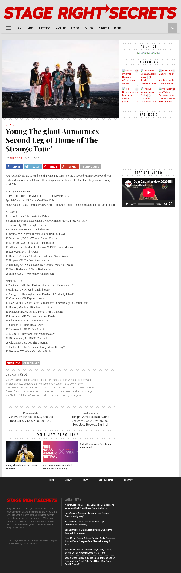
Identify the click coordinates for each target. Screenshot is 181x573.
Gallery (89, 28)
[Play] (127, 204)
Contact (128, 480)
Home (19, 28)
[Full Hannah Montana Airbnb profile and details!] (149, 77)
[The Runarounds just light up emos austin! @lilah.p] (130, 95)
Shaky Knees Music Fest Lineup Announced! (96, 446)
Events (118, 28)
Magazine (61, 28)
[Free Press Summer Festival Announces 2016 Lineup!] (60, 461)
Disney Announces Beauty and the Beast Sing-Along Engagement (30, 418)
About (68, 480)
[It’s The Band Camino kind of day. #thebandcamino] (167, 77)
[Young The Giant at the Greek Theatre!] (23, 461)
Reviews (75, 28)
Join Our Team (106, 480)
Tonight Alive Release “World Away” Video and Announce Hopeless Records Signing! (90, 420)
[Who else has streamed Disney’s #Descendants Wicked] (130, 77)
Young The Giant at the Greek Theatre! (21, 467)
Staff (85, 480)
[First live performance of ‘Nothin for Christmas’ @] (149, 95)
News (30, 28)
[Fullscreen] (171, 204)
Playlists (103, 28)
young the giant (31, 363)
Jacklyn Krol (16, 157)
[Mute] (165, 204)
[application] (148, 192)
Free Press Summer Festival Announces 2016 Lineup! (57, 467)
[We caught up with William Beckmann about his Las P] (167, 95)
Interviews (44, 28)
